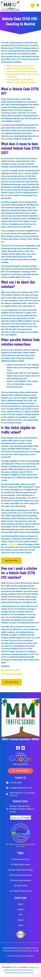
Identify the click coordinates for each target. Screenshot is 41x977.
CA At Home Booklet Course (20, 875)
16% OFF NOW (22, 771)
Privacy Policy (12, 956)
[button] (38, 5)
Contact (21, 920)
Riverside (19, 970)
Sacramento (27, 970)
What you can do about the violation (22, 71)
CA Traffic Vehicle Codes (20, 864)
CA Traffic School (20, 886)
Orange (12, 970)
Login (20, 925)
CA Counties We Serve (20, 859)
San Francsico (24, 973)
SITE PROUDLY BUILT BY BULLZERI (24, 951)
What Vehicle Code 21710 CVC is (20, 66)
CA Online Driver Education (20, 880)
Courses (20, 909)
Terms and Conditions (26, 956)
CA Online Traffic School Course (20, 870)
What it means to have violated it (21, 68)
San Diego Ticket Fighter (12, 674)
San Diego (15, 973)
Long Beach (31, 967)
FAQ (20, 915)
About (20, 904)
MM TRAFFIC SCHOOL (10, 670)
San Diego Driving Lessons (20, 891)
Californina (16, 967)
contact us (12, 544)
